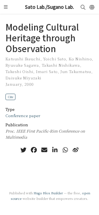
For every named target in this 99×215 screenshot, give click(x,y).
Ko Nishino (80, 58)
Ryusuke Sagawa (22, 65)
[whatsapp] (65, 150)
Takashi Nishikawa (61, 65)
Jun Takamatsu (75, 71)
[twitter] (23, 150)
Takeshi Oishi (19, 71)
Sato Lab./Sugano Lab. (49, 7)
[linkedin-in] (55, 150)
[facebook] (34, 150)
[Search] (83, 7)
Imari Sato (46, 71)
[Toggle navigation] (6, 7)
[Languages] (92, 7)
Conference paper (23, 115)
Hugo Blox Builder (48, 192)
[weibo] (76, 150)
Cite (10, 97)
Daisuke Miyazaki (24, 77)
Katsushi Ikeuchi (23, 58)
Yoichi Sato (54, 58)
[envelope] (44, 150)
